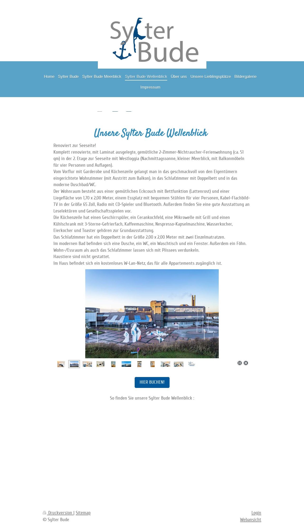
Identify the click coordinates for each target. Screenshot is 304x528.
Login (256, 513)
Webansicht (250, 520)
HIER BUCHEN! (152, 382)
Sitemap (83, 513)
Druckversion (60, 513)
